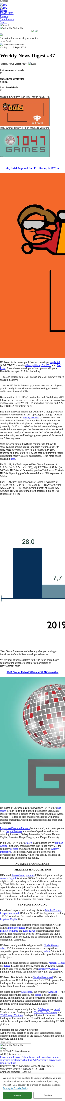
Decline (48, 1095)
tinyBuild (55, 362)
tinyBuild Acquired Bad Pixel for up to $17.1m (32, 168)
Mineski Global (57, 962)
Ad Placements (40, 1060)
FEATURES (7, 13)
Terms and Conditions (40, 1057)
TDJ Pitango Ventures (11, 1015)
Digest (3, 10)
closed (28, 842)
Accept (17, 1095)
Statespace (26, 991)
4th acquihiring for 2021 (38, 365)
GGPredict (43, 1009)
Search (3, 22)
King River (29, 930)
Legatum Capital (9, 919)
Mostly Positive (31, 417)
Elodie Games (51, 945)
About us (27, 1060)
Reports (4, 16)
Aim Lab (53, 991)
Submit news (7, 19)
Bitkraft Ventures (9, 930)
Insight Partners (14, 831)
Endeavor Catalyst (48, 968)
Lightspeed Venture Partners (15, 828)
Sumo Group (18, 875)
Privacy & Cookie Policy (15, 1088)
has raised (14, 913)
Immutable (12, 927)
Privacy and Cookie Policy (14, 1057)
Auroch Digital (8, 878)
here (12, 458)
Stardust (37, 977)
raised (22, 927)
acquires (30, 875)
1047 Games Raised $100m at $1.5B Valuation (32, 672)
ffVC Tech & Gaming (45, 1012)
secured (14, 848)
